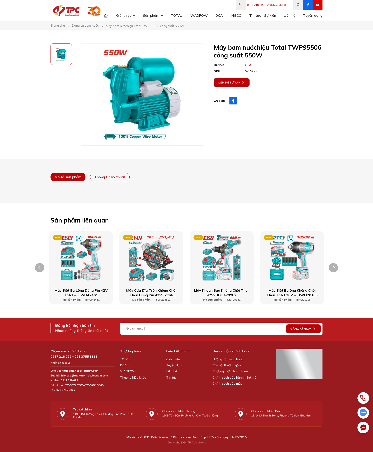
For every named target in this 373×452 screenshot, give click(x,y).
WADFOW (128, 371)
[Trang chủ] (105, 15)
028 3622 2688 (74, 385)
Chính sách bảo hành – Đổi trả (234, 377)
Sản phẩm (151, 15)
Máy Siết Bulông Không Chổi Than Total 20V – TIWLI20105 (292, 292)
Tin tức (171, 377)
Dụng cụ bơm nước (85, 25)
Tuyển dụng (174, 365)
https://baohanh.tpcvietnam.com (86, 375)
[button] (39, 267)
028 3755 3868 (276, 5)
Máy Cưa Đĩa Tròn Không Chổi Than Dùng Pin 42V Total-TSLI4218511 (151, 292)
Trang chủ (58, 25)
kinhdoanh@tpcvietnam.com (78, 370)
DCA (123, 365)
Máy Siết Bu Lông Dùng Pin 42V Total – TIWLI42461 (81, 292)
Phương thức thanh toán (230, 371)
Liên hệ (171, 371)
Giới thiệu (173, 359)
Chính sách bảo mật (227, 383)
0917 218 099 (255, 5)
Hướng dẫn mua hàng (228, 359)
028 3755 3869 (65, 390)
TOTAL (125, 359)
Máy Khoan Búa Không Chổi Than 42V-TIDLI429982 (221, 292)
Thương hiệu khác (133, 377)
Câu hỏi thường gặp (227, 365)
